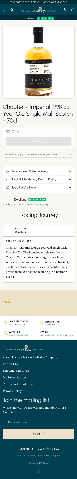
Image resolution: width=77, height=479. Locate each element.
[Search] (12, 10)
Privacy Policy (12, 391)
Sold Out (39, 141)
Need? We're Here (23, 187)
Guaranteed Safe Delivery (29, 171)
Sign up (38, 434)
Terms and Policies (38, 463)
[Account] (65, 10)
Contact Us (11, 364)
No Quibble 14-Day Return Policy (33, 179)
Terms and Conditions (18, 384)
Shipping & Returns (16, 370)
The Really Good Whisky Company (42, 455)
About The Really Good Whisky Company (30, 357)
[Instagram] (38, 471)
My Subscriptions (15, 377)
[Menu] (4, 10)
